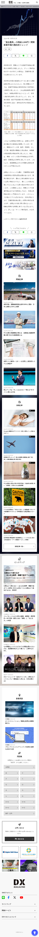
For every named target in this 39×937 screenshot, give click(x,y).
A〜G (7, 802)
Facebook (10, 897)
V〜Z (23, 807)
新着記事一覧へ (19, 546)
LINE (4, 897)
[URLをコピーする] (31, 56)
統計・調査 (7, 49)
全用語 (8, 767)
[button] (7, 56)
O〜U (7, 807)
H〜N (23, 802)
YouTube (22, 897)
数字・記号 (9, 813)
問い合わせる (19, 839)
